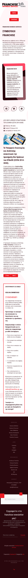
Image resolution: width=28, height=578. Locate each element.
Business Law (14, 469)
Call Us (14, 13)
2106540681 (11, 297)
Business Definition (14, 426)
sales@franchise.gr (12, 389)
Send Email (14, 19)
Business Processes (14, 428)
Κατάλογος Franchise (14, 460)
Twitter (14, 448)
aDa (14, 472)
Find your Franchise (14, 463)
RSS (14, 452)
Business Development (14, 432)
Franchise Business (14, 465)
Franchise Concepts (14, 437)
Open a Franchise (14, 435)
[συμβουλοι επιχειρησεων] (14, 5)
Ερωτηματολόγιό (20, 51)
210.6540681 (14, 485)
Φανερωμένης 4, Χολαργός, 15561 (14, 482)
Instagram (14, 450)
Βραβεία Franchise (14, 467)
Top (14, 569)
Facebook (14, 445)
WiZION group (14, 474)
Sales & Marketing (14, 430)
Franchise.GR (13, 554)
